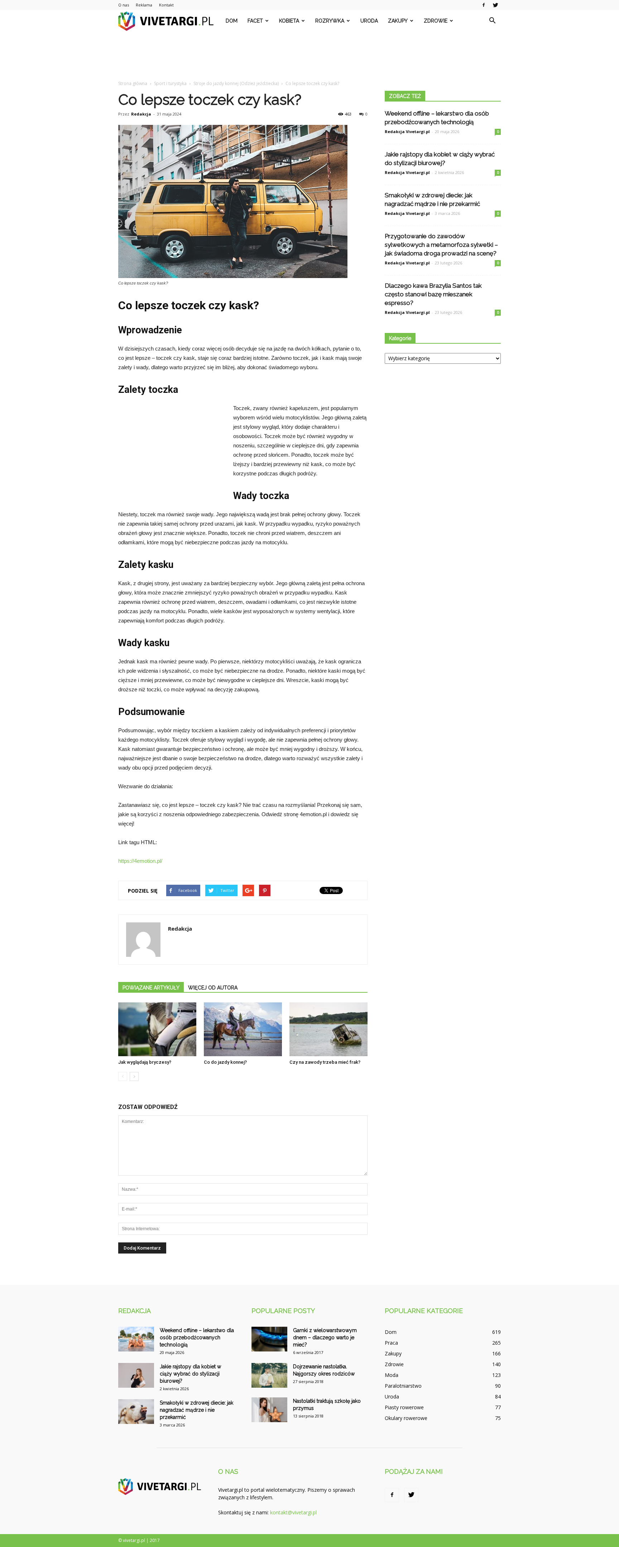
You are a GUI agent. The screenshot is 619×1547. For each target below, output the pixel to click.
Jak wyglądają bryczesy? (144, 1062)
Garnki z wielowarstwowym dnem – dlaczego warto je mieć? (325, 1337)
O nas (123, 5)
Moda (391, 1375)
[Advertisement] (309, 56)
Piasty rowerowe (404, 1407)
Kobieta (289, 21)
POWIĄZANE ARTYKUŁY (151, 988)
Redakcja (141, 114)
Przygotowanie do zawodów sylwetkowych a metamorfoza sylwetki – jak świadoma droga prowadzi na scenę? (441, 244)
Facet (255, 21)
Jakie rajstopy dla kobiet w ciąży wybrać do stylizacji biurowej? (190, 1374)
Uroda (369, 21)
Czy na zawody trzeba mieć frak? (324, 1062)
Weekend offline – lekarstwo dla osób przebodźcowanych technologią (197, 1337)
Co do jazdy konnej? (225, 1062)
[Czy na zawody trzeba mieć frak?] (328, 1029)
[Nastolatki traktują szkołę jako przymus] (269, 1409)
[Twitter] (495, 5)
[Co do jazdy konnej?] (243, 1029)
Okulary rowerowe (406, 1418)
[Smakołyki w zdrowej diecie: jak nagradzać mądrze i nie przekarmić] (136, 1411)
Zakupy (398, 21)
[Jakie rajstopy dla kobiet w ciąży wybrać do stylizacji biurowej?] (136, 1375)
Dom (231, 21)
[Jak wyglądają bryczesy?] (157, 1029)
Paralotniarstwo (403, 1385)
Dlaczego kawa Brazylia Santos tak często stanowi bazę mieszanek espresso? (433, 294)
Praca (391, 1342)
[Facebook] (483, 5)
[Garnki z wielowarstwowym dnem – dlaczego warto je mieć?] (269, 1339)
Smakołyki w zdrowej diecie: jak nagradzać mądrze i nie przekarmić (196, 1410)
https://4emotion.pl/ (140, 861)
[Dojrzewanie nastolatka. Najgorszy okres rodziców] (269, 1375)
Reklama (144, 5)
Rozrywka (329, 21)
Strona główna (132, 83)
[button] (492, 20)
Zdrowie (435, 21)
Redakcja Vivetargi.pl (407, 131)
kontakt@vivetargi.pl (293, 1512)
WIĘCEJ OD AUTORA (212, 988)
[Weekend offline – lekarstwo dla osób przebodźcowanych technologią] (136, 1339)
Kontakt (166, 5)
